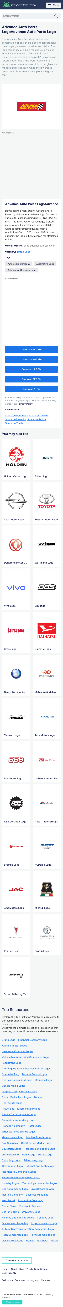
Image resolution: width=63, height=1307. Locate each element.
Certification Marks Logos (36, 1143)
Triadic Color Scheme (37, 1269)
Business (42, 1240)
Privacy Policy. (25, 404)
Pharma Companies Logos (17, 1080)
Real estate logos (12, 1102)
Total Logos (35, 1125)
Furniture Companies (43, 1234)
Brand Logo (23, 251)
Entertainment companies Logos (21, 1177)
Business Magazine (37, 1194)
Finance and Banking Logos (18, 1217)
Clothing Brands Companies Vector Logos (26, 1068)
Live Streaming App (42, 1188)
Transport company (13, 1125)
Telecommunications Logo (39, 1148)
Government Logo (12, 1166)
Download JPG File (31, 369)
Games (30, 1240)
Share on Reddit (36, 419)
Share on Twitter (39, 415)
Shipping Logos (44, 1080)
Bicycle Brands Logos (34, 1074)
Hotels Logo (45, 1154)
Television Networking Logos (19, 1120)
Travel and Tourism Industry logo (21, 1108)
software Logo (10, 1154)
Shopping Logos (11, 1160)
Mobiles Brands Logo (38, 1137)
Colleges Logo (45, 1217)
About (14, 1269)
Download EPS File (31, 379)
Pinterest (45, 1280)
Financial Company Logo (32, 1039)
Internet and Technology (40, 1166)
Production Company (30, 1200)
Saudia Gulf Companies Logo (19, 1114)
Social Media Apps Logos (16, 1097)
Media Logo (28, 1154)
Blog (21, 1269)
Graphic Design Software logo (19, 1091)
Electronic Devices (30, 1206)
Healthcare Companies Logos (19, 1171)
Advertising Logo (33, 1160)
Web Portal (8, 1200)
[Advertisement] (31, 166)
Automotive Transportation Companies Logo (28, 1229)
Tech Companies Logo (15, 1234)
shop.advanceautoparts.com (40, 245)
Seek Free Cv (9, 1273)
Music (54, 1240)
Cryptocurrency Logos (44, 1223)
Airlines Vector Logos (14, 1045)
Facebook (20, 1280)
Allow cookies (12, 1302)
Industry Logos (10, 1183)
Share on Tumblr (14, 423)
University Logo (31, 1211)
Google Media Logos (14, 1085)
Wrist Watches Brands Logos (19, 1131)
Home (5, 1269)
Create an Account (17, 1260)
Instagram (32, 1280)
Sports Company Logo (15, 1188)
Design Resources (12, 1240)
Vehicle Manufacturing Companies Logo (25, 1057)
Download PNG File (31, 359)
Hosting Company (12, 1194)
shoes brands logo (12, 1137)
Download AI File (31, 389)
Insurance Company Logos (17, 1051)
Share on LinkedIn (15, 419)
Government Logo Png (15, 1223)
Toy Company (10, 1143)
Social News (9, 1206)
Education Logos (11, 1148)
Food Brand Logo (11, 1062)
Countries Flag (10, 1074)
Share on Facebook (16, 415)
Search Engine (10, 1211)
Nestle (38, 1097)
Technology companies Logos (39, 1183)
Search (57, 16)
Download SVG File (31, 349)
